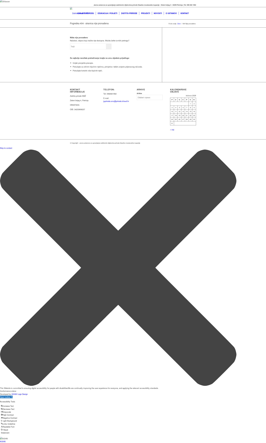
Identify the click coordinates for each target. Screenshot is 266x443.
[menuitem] (86, 13)
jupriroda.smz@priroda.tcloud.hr (116, 101)
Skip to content (6, 148)
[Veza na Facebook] (71, 5)
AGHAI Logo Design (19, 394)
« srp (172, 129)
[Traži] (193, 13)
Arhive (139, 93)
